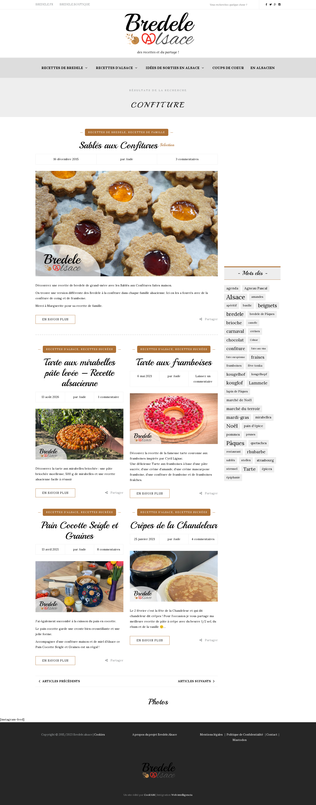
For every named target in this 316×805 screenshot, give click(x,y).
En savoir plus (55, 319)
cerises (255, 331)
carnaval (235, 331)
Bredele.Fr (44, 4)
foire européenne (235, 357)
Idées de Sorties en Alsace (172, 68)
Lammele (258, 383)
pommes (233, 434)
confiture (235, 348)
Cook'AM (149, 794)
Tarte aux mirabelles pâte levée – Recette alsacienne (79, 372)
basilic (247, 305)
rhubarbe (256, 451)
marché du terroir (243, 408)
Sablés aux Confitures (126, 145)
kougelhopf (259, 374)
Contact (271, 734)
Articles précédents (61, 681)
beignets (267, 305)
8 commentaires (108, 549)
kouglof (234, 383)
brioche (234, 322)
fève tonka (255, 365)
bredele (235, 314)
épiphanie (233, 477)
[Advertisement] (252, 193)
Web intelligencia (181, 794)
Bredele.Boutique (75, 4)
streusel (231, 469)
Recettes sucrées (97, 349)
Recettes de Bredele (62, 68)
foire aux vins (258, 348)
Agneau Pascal (255, 288)
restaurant (233, 451)
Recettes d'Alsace (62, 349)
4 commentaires (203, 539)
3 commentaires (187, 159)
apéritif (231, 305)
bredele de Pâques (262, 314)
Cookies (99, 734)
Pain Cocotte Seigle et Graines (79, 530)
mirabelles (263, 417)
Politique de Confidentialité (245, 734)
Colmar (254, 339)
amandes (257, 297)
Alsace (235, 297)
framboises (234, 365)
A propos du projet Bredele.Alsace (154, 734)
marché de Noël (239, 400)
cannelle (252, 322)
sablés (230, 460)
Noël (232, 426)
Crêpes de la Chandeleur (173, 525)
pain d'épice (253, 426)
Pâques (235, 443)
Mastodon (240, 740)
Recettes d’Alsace (114, 68)
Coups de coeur (228, 68)
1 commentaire (108, 397)
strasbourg (265, 460)
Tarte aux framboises (174, 362)
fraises (257, 357)
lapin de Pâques (237, 391)
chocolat (235, 340)
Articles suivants (194, 681)
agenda (232, 288)
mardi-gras (237, 417)
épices (267, 469)
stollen (246, 460)
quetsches (259, 443)
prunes (250, 434)
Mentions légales (211, 734)
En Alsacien (262, 68)
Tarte (250, 469)
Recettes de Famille (146, 132)
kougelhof (235, 374)
